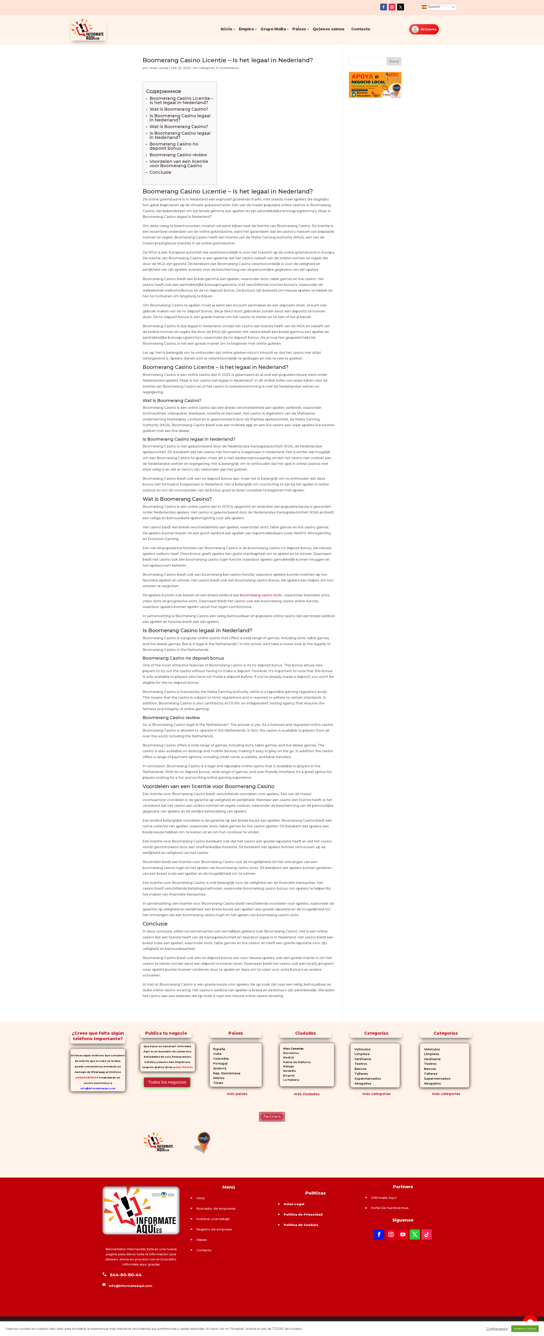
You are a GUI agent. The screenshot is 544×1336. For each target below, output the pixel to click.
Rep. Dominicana (225, 1073)
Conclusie (160, 172)
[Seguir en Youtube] (403, 1234)
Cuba (215, 1054)
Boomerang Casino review (178, 154)
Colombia (219, 1059)
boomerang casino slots (261, 595)
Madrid (286, 1057)
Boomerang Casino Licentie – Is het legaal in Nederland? (181, 100)
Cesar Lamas (158, 68)
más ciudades (307, 1094)
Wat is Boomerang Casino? (179, 109)
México (217, 1078)
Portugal (218, 1063)
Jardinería (360, 1059)
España (217, 1049)
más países (237, 1094)
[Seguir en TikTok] (427, 1234)
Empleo (246, 29)
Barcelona (289, 1053)
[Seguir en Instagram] (392, 7)
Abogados (360, 1083)
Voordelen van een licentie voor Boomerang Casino (179, 163)
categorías (380, 1094)
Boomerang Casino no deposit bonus (174, 146)
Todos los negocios (167, 1082)
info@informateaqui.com (98, 1088)
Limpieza (359, 1054)
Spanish (433, 6)
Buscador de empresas (216, 1208)
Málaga (287, 1066)
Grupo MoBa (273, 29)
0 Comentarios (227, 68)
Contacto (360, 29)
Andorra (218, 1068)
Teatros (358, 1064)
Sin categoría (203, 68)
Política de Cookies (301, 1225)
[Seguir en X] (400, 7)
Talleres (359, 1073)
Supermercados (365, 1078)
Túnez (216, 1083)
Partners (272, 1116)
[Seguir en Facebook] (383, 7)
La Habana (289, 1080)
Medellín (288, 1071)
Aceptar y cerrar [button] (525, 1328)
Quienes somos (328, 29)
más (366, 1094)
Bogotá (287, 1075)
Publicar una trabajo (213, 1219)
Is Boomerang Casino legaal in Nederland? (180, 118)
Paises (299, 29)
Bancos (358, 1069)
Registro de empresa (214, 1229)
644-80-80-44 (126, 1274)
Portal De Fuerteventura (389, 1208)
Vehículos (360, 1049)
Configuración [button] (497, 1329)
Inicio (226, 29)
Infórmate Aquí (384, 1198)
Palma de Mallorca (295, 1062)
